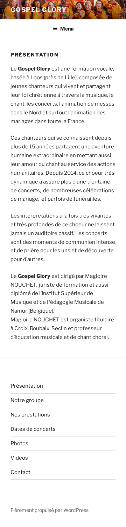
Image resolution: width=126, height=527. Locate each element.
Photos (19, 443)
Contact (20, 472)
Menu (67, 29)
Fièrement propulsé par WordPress (49, 510)
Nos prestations (30, 415)
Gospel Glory (38, 9)
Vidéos (19, 458)
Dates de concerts (33, 429)
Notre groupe (27, 400)
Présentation (26, 386)
